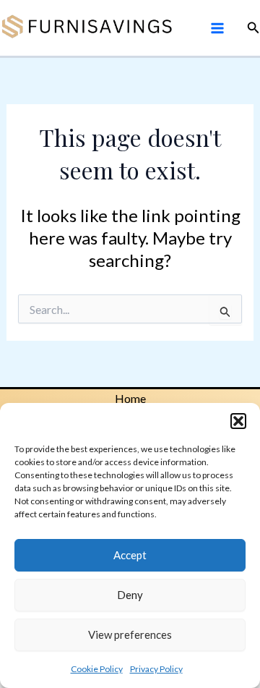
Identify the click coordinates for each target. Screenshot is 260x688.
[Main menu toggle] (217, 27)
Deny (130, 594)
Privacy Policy (156, 668)
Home (130, 398)
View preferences (130, 634)
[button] (238, 421)
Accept (130, 554)
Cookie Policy (97, 668)
